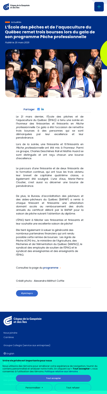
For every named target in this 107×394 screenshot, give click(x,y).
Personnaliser (34, 387)
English (10, 353)
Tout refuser (73, 387)
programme (50, 267)
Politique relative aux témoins (61, 371)
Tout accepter (53, 378)
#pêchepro (27, 293)
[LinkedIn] (42, 109)
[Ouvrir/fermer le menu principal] (99, 6)
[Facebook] (38, 109)
